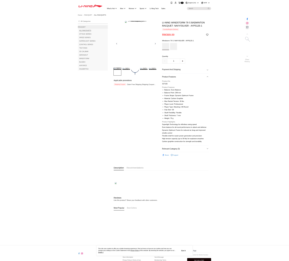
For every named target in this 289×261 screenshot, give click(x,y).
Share (167, 155)
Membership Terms (160, 260)
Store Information (128, 257)
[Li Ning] (90, 6)
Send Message (159, 257)
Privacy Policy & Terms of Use (132, 260)
